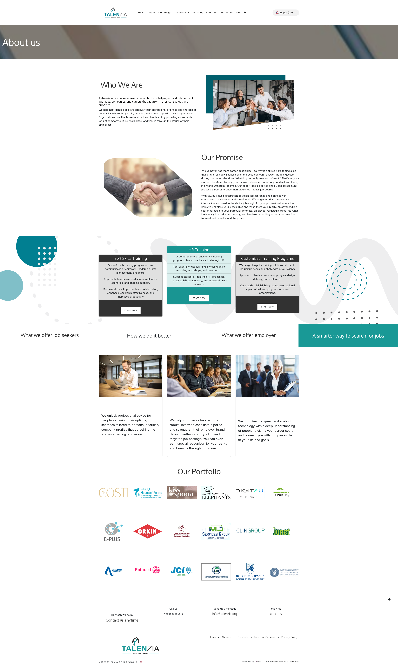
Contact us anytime (122, 620)
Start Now (130, 310)
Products (243, 637)
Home (212, 637)
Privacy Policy (289, 637)
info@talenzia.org (224, 614)
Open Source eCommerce (285, 661)
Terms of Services (264, 637)
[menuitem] (141, 12)
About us (226, 637)
